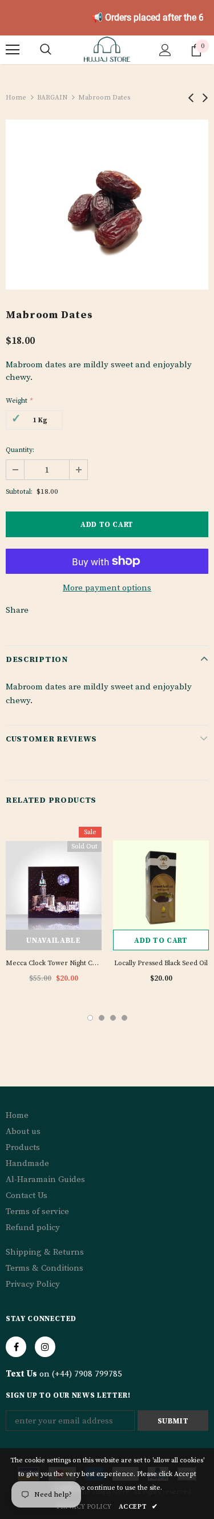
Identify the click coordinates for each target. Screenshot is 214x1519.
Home (16, 97)
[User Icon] (165, 50)
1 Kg (40, 420)
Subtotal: (19, 491)
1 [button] (90, 1018)
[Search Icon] (45, 49)
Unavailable (53, 940)
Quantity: (20, 450)
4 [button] (124, 1018)
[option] (107, 204)
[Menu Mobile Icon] (12, 50)
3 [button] (113, 1018)
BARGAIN (52, 97)
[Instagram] (45, 1346)
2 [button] (101, 1018)
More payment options (107, 587)
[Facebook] (16, 1346)
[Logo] (107, 49)
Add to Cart (160, 940)
